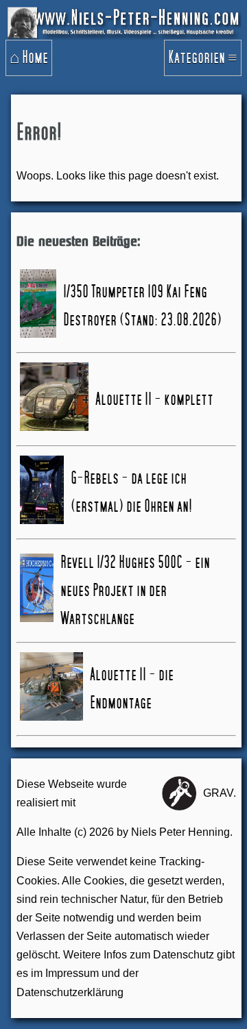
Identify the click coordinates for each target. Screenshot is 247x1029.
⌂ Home (29, 57)
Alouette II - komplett (154, 399)
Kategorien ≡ (202, 57)
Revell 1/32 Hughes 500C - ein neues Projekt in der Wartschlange (135, 590)
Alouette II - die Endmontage (132, 689)
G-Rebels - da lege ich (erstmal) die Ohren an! (131, 492)
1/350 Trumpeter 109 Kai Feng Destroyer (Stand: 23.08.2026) (142, 306)
